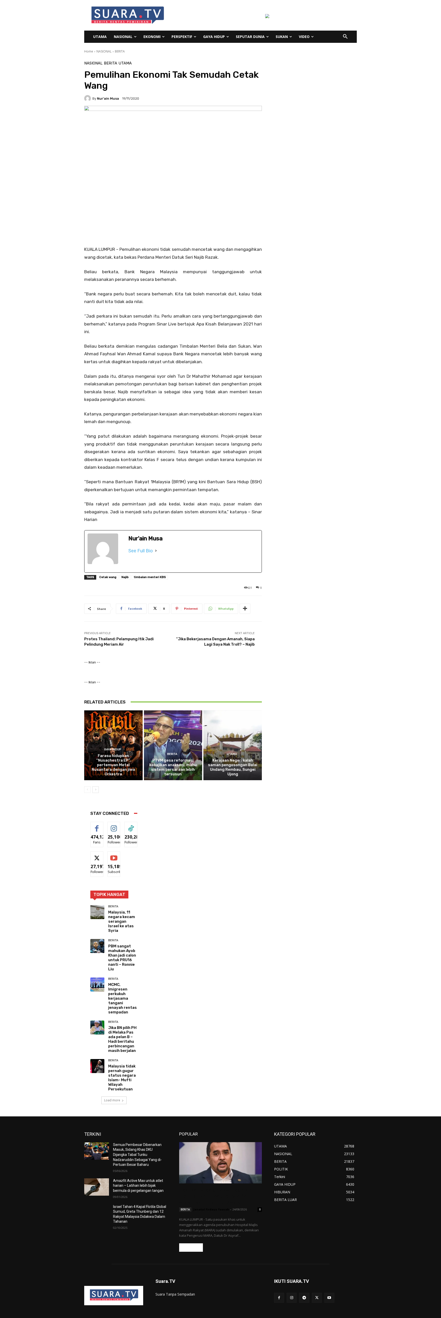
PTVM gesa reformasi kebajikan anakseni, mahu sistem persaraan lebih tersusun (173, 767)
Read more (191, 1247)
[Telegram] (304, 1298)
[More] (245, 609)
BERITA (120, 51)
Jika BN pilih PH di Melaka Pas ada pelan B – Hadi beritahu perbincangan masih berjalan (122, 1039)
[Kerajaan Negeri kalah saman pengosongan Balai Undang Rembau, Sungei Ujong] (232, 745)
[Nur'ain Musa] (88, 98)
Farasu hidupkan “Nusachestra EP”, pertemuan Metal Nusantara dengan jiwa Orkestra (113, 764)
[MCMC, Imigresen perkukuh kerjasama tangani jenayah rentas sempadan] (97, 984)
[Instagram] (292, 1298)
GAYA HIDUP (112, 749)
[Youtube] (329, 1298)
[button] (345, 37)
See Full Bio (140, 551)
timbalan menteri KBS (150, 577)
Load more (112, 1100)
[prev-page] (87, 789)
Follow (114, 826)
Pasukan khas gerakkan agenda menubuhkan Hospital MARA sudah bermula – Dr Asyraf (215, 1196)
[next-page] (95, 789)
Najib (125, 577)
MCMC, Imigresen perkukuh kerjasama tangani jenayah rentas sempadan (122, 998)
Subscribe (116, 855)
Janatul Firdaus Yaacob (211, 1209)
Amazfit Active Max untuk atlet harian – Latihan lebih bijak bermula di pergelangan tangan (138, 1186)
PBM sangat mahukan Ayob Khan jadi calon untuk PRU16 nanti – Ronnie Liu (122, 957)
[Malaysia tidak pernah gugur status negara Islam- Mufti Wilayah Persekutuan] (97, 1066)
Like (97, 826)
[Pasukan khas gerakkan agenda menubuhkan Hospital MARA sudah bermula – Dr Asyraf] (220, 1162)
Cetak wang (107, 577)
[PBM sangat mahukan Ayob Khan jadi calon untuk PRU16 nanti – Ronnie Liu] (97, 946)
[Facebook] (279, 1298)
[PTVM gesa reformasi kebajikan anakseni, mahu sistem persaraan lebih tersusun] (173, 745)
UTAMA (125, 63)
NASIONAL (104, 51)
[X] (317, 1298)
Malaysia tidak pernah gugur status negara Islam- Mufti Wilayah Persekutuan (122, 1077)
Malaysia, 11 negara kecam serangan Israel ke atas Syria (121, 921)
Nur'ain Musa (108, 98)
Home (88, 51)
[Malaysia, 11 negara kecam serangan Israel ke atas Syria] (97, 912)
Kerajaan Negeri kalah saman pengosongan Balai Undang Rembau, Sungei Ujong (232, 767)
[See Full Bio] (156, 551)
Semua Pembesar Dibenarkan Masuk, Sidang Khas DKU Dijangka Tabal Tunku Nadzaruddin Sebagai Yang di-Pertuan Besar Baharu (137, 1155)
